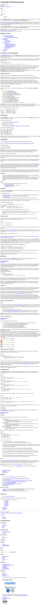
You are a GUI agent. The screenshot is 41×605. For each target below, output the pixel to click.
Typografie (2, 5)
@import (5, 364)
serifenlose (13, 78)
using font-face (5, 485)
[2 (11, 156)
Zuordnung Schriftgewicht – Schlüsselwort (22, 125)
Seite (3, 536)
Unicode (22, 404)
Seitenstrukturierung (9, 22)
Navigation (7, 6)
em (0, 165)
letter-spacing (7, 184)
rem (18, 166)
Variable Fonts (5, 472)
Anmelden (4, 532)
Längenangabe (6, 196)
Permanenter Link (6, 567)
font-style (28, 236)
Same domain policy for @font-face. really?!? (14, 483)
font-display (5, 507)
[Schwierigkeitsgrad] (1, 12)
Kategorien (2, 514)
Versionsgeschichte (6, 545)
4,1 (4, 481)
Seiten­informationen (6, 568)
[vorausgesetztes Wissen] (1, 15)
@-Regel (4, 517)
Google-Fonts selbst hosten (10, 496)
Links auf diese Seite (6, 564)
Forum (4, 525)
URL (14, 277)
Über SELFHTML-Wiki (7, 598)
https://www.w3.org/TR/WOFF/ (8, 484)
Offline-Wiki (5, 573)
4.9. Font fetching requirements (10, 482)
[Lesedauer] (1, 9)
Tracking (18, 295)
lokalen (9, 309)
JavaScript (4, 559)
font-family (11, 237)
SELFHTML (5, 524)
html (37, 166)
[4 (23, 259)
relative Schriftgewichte (15, 122)
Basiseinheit (2, 157)
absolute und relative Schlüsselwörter (25, 143)
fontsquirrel (4, 489)
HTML (4, 557)
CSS (3, 516)
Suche (10, 6)
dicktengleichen (15, 94)
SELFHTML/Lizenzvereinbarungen (22, 595)
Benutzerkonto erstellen (7, 531)
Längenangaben (12, 143)
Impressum (4, 599)
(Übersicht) (6, 471)
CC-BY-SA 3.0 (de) (23, 594)
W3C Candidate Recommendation (15, 481)
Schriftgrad (9, 479)
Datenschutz (5, 597)
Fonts (25, 258)
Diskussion (10, 31)
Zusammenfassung (13, 236)
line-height (6, 186)
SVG (3, 560)
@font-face (16, 27)
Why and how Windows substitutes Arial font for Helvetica (19, 478)
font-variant (32, 236)
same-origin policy (19, 304)
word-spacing (7, 185)
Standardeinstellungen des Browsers (14, 460)
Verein (4, 527)
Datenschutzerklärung (21, 293)
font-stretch (4, 509)
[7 (18, 329)
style (11, 68)
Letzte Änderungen (6, 575)
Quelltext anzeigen (6, 544)
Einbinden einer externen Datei (28, 363)
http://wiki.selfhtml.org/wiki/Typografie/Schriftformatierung (12, 512)
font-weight (37, 236)
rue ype (22, 325)
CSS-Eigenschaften (7, 498)
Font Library (5, 490)
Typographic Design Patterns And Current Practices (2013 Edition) (21, 480)
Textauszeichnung (18, 22)
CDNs (31, 287)
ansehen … (17, 107)
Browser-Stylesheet (30, 250)
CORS (23, 306)
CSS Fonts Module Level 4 (11, 476)
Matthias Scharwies (4, 31)
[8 (13, 333)
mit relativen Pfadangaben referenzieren (14, 311)
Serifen (12, 90)
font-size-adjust (5, 508)
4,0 (3, 481)
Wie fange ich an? (6, 556)
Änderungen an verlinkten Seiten (8, 565)
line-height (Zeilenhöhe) (12, 230)
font (10, 219)
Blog (3, 526)
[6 (13, 307)
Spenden (4, 574)
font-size (35, 190)
